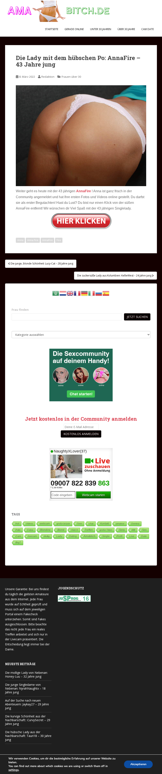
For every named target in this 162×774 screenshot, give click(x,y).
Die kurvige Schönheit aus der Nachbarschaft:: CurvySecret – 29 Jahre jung (27, 720)
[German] (84, 293)
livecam (32, 536)
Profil (120, 536)
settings (13, 770)
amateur (120, 523)
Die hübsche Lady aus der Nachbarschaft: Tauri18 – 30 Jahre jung (28, 736)
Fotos (30, 530)
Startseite (51, 29)
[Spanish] (106, 293)
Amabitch (89, 536)
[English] (70, 293)
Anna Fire (32, 240)
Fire (59, 240)
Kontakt (104, 523)
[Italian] (91, 293)
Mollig (47, 536)
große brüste (63, 523)
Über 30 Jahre (126, 29)
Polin (18, 530)
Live (132, 536)
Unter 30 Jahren (100, 29)
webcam (45, 523)
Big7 (18, 542)
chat (91, 523)
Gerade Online (74, 29)
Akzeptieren (138, 764)
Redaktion (47, 77)
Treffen (89, 529)
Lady (59, 536)
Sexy (122, 529)
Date (144, 536)
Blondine (45, 529)
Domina (135, 523)
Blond (61, 530)
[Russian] (99, 293)
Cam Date (147, 29)
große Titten (106, 530)
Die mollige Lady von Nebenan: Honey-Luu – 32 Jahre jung (26, 674)
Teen (79, 523)
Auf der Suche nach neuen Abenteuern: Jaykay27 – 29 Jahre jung (27, 704)
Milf (133, 530)
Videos (29, 523)
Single (106, 536)
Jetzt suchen (137, 317)
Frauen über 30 (71, 77)
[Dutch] (63, 293)
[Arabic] (55, 293)
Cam (18, 536)
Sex (144, 529)
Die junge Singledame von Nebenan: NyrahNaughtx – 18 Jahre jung (25, 688)
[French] (77, 293)
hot (17, 523)
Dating (73, 536)
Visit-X (74, 530)
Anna (20, 240)
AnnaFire (47, 240)
